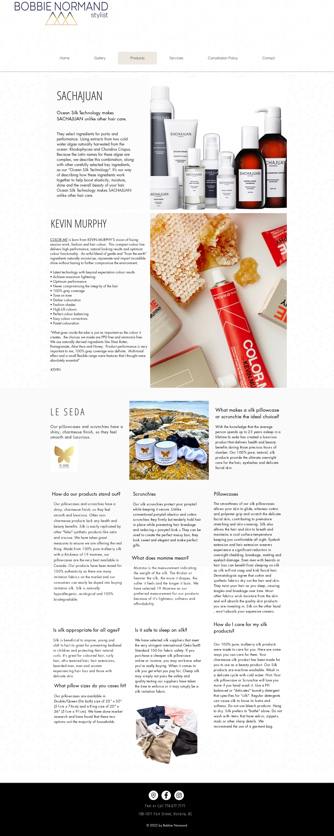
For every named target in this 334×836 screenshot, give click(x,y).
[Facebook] (166, 795)
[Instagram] (179, 795)
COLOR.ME (58, 239)
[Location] (153, 795)
